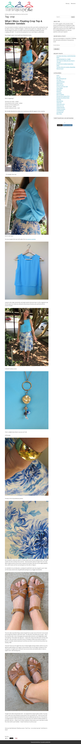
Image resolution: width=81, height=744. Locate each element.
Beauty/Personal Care (61, 78)
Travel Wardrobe (60, 110)
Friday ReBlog (60, 88)
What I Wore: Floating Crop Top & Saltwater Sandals (23, 22)
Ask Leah (58, 77)
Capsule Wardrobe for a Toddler (64, 59)
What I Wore (59, 113)
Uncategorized (60, 112)
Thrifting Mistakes (61, 107)
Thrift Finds (59, 102)
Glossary (67, 3)
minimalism (59, 93)
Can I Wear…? (60, 80)
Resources (73, 3)
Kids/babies (59, 89)
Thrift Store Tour (60, 105)
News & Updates (60, 94)
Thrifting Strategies (61, 109)
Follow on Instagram (68, 125)
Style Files (59, 99)
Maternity (59, 91)
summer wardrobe (31, 239)
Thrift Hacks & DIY (61, 104)
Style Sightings (60, 101)
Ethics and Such (60, 85)
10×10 (58, 75)
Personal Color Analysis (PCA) (63, 96)
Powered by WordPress (35, 742)
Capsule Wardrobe (61, 81)
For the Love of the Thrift (62, 86)
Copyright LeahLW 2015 (45, 742)
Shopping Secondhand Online (63, 97)
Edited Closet (60, 83)
